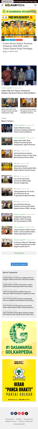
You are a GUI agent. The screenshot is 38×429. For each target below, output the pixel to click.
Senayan (6, 40)
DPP (15, 151)
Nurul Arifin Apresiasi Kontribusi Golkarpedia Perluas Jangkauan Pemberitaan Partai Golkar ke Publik (25, 183)
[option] (19, 34)
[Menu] (2, 5)
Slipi (18, 151)
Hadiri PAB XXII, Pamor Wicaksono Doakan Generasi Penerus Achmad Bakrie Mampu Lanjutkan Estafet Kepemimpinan (18, 93)
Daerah (3, 88)
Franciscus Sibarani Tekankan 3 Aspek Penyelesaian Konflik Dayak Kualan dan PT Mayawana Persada (25, 245)
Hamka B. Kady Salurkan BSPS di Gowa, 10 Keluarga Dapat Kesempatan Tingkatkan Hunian (19, 292)
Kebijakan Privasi (11, 421)
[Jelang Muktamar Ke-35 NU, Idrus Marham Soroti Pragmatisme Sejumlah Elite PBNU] (6, 193)
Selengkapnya (19, 253)
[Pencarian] (35, 5)
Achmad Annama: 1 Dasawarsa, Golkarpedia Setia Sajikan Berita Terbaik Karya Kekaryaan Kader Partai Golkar (25, 170)
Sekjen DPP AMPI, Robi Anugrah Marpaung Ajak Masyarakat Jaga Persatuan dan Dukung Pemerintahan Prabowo (9, 111)
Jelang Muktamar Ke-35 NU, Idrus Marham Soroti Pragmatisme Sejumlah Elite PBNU (24, 194)
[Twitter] (15, 413)
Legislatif (19, 40)
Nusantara (21, 227)
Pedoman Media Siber (26, 421)
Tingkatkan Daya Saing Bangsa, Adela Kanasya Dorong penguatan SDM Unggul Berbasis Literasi (23, 220)
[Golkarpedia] (15, 5)
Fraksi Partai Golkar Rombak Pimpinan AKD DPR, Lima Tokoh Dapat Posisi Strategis (17, 46)
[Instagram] (19, 413)
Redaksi (19, 419)
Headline (12, 40)
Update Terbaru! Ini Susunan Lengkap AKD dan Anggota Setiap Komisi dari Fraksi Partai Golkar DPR (18, 278)
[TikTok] (26, 413)
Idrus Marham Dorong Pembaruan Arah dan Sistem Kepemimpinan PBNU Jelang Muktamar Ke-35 (24, 207)
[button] (2, 38)
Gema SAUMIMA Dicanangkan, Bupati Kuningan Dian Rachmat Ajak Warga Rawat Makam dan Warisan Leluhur (18, 313)
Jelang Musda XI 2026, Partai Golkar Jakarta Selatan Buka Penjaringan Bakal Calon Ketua (24, 233)
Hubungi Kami (28, 419)
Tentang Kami (9, 419)
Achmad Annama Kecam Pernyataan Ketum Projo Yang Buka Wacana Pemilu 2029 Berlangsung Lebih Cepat (28, 111)
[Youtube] (22, 413)
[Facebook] (12, 413)
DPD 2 (16, 227)
